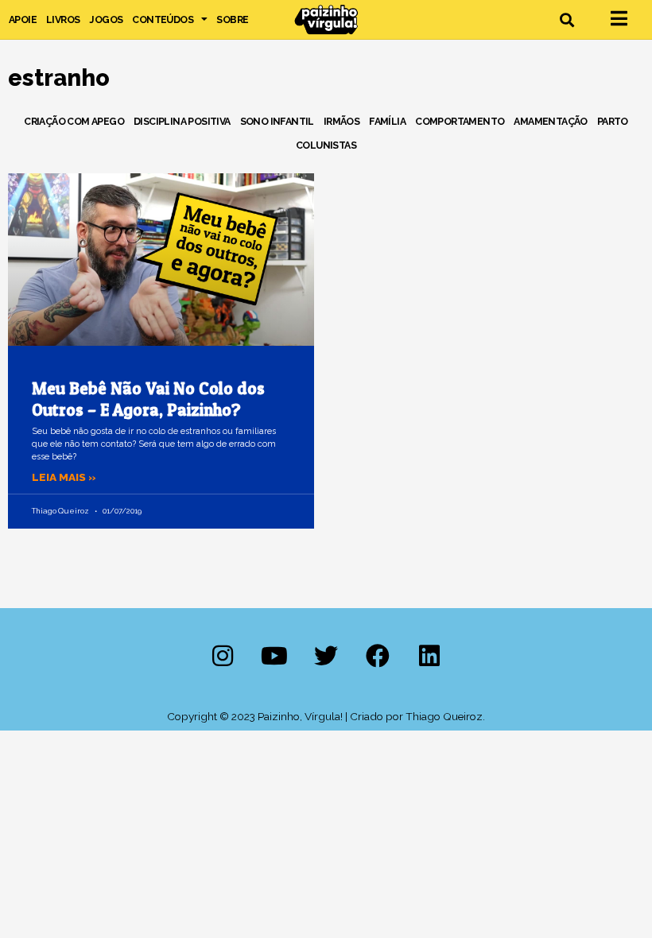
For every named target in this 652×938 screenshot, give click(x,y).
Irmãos (341, 121)
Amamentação (550, 121)
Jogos (105, 19)
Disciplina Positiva (182, 121)
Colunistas (326, 145)
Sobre (232, 19)
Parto (612, 121)
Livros (63, 19)
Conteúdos (162, 19)
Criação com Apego (74, 121)
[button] (567, 19)
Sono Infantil (277, 121)
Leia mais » (64, 477)
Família (387, 121)
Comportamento (459, 121)
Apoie (23, 19)
